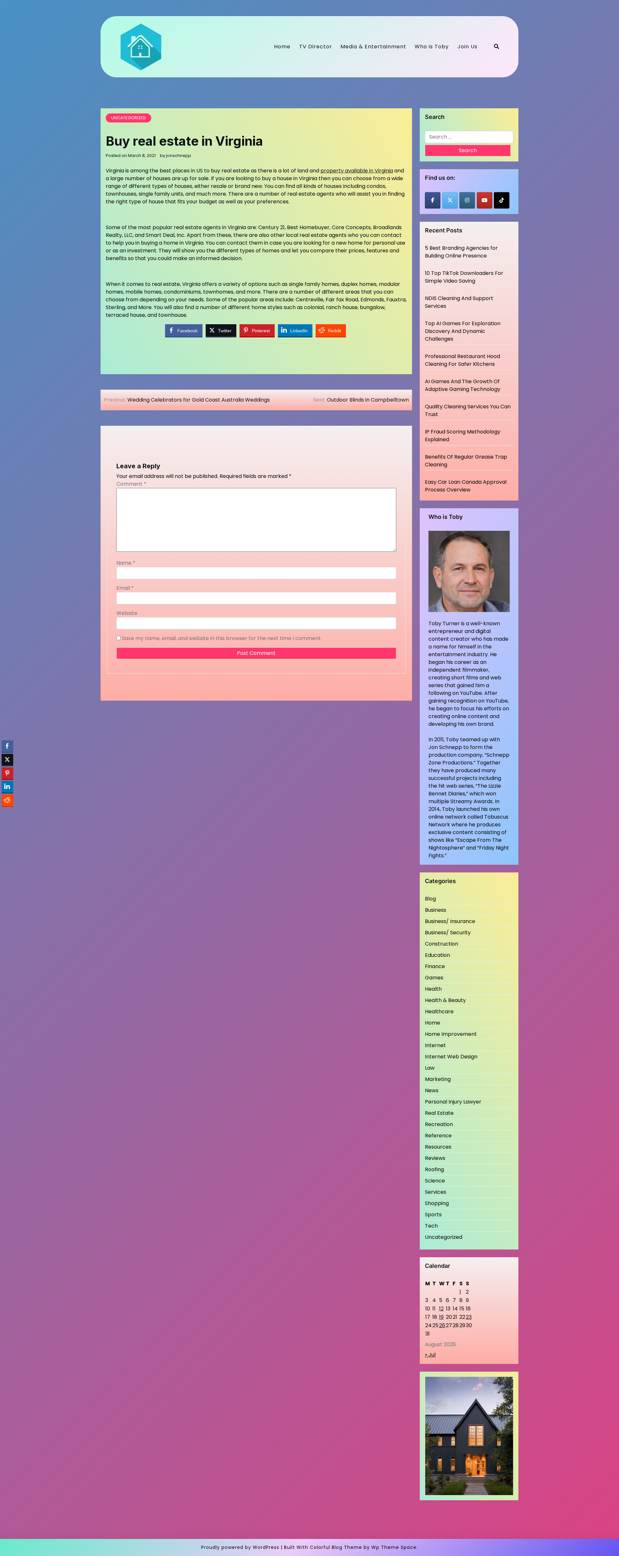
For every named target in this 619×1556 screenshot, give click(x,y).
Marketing (438, 1079)
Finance (435, 966)
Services (435, 1192)
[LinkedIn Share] (7, 787)
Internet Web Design (451, 1056)
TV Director (315, 46)
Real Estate (439, 1113)
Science (435, 1180)
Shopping (437, 1203)
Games (434, 977)
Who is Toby (432, 46)
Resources (438, 1147)
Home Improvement (451, 1034)
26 (442, 1325)
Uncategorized (128, 118)
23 (469, 1317)
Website (126, 613)
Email (125, 588)
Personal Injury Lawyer (453, 1101)
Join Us (467, 46)
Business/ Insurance (450, 921)
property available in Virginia (356, 170)
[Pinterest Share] (7, 773)
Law (430, 1068)
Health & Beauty (445, 1000)
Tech (431, 1226)
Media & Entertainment (373, 46)
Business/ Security (448, 932)
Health (433, 989)
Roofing (434, 1169)
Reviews (435, 1158)
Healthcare (439, 1011)
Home (282, 46)
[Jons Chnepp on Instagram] (467, 200)
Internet (435, 1045)
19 (441, 1317)
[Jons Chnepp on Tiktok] (501, 200)
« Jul (430, 1354)
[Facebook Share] (7, 746)
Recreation (439, 1124)
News (431, 1090)
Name (125, 563)
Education (437, 955)
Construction (441, 944)
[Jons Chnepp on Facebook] (432, 200)
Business (435, 910)
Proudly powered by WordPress (240, 1547)
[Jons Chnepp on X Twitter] (450, 200)
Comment (131, 484)
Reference (438, 1135)
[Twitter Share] (7, 759)
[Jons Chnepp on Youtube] (484, 200)
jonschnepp (178, 155)
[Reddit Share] (7, 800)
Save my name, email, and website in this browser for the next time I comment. (222, 638)
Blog (430, 898)
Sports (433, 1214)
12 (441, 1308)
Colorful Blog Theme (336, 1547)
